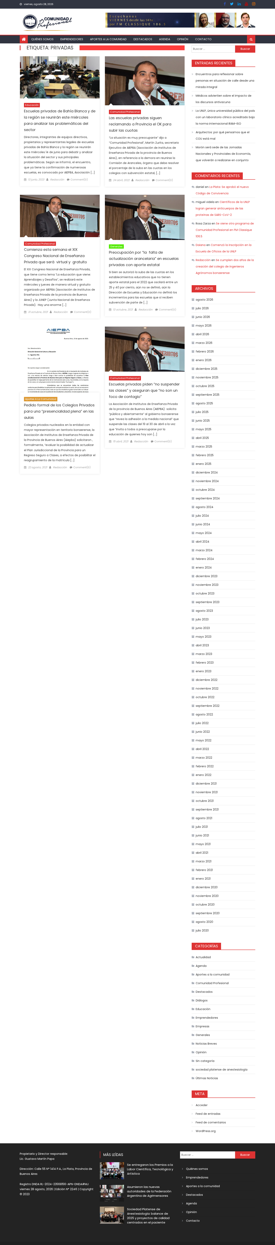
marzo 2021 (203, 861)
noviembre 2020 (207, 896)
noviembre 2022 (207, 689)
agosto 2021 (204, 818)
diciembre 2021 (206, 784)
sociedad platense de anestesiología (221, 1070)
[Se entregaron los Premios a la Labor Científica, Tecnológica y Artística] (112, 1170)
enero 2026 (204, 360)
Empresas (202, 1026)
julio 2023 (202, 619)
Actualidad (203, 957)
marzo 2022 (204, 758)
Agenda (164, 39)
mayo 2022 (203, 740)
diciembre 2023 (206, 576)
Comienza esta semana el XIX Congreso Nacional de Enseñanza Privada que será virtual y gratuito (55, 255)
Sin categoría (205, 1061)
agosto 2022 (204, 714)
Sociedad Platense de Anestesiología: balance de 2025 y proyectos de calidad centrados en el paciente (148, 1216)
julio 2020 (202, 930)
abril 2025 (202, 438)
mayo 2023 (203, 637)
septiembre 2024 (208, 498)
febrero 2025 (205, 455)
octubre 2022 (205, 697)
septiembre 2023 (207, 602)
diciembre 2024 (207, 472)
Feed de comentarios (211, 1122)
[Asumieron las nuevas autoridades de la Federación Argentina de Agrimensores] (112, 1192)
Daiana (201, 245)
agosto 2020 (204, 922)
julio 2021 (202, 827)
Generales (116, 246)
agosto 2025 (204, 403)
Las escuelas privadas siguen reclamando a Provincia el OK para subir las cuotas (140, 124)
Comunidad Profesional (125, 112)
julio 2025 (202, 412)
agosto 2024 (204, 507)
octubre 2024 (205, 490)
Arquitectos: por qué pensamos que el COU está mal (222, 135)
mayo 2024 (204, 533)
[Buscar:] (213, 49)
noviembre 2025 (207, 377)
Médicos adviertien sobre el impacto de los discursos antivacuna (223, 99)
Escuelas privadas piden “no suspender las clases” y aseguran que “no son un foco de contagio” (144, 390)
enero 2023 (203, 671)
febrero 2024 (205, 559)
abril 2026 (202, 334)
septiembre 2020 (208, 913)
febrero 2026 (205, 351)
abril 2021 (202, 853)
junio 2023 (203, 628)
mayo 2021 (203, 844)
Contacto (203, 39)
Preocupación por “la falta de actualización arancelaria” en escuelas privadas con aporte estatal (144, 258)
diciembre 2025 (206, 369)
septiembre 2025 (207, 395)
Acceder (202, 1105)
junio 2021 (202, 835)
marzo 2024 (204, 550)
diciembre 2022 (206, 680)
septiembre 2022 (207, 706)
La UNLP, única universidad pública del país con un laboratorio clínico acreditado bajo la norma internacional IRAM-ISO (225, 117)
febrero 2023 (205, 663)
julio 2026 (202, 308)
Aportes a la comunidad (108, 39)
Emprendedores (71, 39)
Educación (32, 105)
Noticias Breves (206, 1044)
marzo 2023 (204, 654)
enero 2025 (203, 464)
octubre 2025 (205, 386)
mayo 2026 (204, 326)
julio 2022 (202, 723)
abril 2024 (202, 542)
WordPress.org (206, 1131)
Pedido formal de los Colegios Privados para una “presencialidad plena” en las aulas (59, 411)
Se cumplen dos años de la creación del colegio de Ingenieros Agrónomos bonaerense (225, 266)
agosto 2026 (204, 300)
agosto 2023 (204, 611)
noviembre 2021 (207, 792)
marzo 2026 (204, 343)
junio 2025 (203, 421)
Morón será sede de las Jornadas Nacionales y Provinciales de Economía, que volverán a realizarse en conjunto (223, 153)
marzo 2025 (204, 447)
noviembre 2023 (207, 585)
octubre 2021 (205, 801)
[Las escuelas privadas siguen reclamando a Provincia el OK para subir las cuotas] (145, 81)
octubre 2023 (205, 593)
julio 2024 (202, 516)
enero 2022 (203, 775)
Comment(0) (79, 179)
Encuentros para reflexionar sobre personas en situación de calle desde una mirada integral (225, 80)
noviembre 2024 (207, 481)
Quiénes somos (42, 39)
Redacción (57, 179)
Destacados (142, 39)
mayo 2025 (203, 429)
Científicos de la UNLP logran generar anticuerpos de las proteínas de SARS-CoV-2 (223, 208)
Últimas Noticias (207, 1078)
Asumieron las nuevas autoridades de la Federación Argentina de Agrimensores (149, 1191)
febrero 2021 (204, 870)
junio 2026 (203, 317)
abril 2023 (202, 645)
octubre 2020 (205, 905)
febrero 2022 (205, 766)
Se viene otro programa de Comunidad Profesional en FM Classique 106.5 (225, 229)
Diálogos (202, 1000)
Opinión (182, 39)
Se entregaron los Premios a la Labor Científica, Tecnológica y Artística (150, 1169)
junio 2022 (203, 732)
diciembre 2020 (207, 887)
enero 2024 (204, 568)
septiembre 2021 (207, 809)
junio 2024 (203, 524)
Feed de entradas (208, 1114)
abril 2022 (202, 749)
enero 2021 (203, 879)
